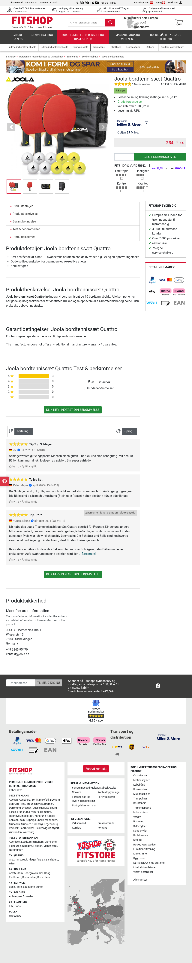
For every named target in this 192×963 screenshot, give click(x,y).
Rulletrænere (140, 835)
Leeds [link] (24, 841)
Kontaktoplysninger (109, 792)
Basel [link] (12, 886)
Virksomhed (16, 2)
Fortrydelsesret (106, 797)
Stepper (137, 840)
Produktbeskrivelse (25, 214)
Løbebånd (139, 784)
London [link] (37, 846)
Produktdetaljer (23, 206)
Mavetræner (140, 853)
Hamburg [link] (45, 812)
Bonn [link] (12, 803)
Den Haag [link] (44, 873)
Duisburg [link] (51, 807)
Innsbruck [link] (21, 859)
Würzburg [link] (28, 832)
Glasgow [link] (27, 846)
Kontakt (54, 2)
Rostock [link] (14, 828)
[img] (146, 122)
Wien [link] (12, 863)
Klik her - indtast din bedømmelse (72, 410)
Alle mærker (140, 879)
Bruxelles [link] (28, 896)
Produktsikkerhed (24, 237)
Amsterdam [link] (16, 873)
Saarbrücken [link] (27, 828)
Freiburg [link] (34, 812)
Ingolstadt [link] (27, 815)
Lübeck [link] (39, 820)
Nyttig (16, 466)
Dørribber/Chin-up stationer (149, 862)
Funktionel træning (144, 849)
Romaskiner (140, 789)
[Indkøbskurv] (180, 22)
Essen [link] (12, 812)
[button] (14, 186)
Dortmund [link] (15, 807)
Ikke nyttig (31, 466)
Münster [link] (26, 824)
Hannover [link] (14, 815)
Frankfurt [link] (22, 812)
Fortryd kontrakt (96, 769)
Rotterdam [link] (43, 877)
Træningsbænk (142, 807)
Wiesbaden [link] (15, 832)
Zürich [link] (39, 886)
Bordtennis (72, 56)
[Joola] (20, 79)
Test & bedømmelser (26, 229)
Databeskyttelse (107, 787)
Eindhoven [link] (15, 877)
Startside (11, 56)
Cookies (76, 792)
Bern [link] (19, 886)
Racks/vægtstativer (144, 844)
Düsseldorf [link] (39, 807)
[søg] (110, 22)
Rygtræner (139, 858)
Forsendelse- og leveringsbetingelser (83, 799)
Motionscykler (141, 780)
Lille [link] (11, 906)
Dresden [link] (27, 807)
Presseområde (106, 823)
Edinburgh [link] (15, 846)
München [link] (14, 824)
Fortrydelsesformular (83, 805)
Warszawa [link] (15, 915)
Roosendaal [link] (29, 877)
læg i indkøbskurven (160, 157)
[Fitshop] (32, 22)
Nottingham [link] (16, 849)
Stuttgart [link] (53, 828)
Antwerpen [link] (15, 896)
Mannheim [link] (51, 820)
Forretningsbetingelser (83, 787)
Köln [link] (22, 820)
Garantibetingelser (25, 221)
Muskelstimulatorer (144, 867)
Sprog (158, 2)
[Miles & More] (168, 737)
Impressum (31, 2)
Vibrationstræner (143, 872)
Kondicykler (140, 830)
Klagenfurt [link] (34, 859)
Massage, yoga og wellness (128, 37)
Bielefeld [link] (44, 799)
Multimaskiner (141, 794)
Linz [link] (44, 859)
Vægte (137, 817)
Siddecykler (139, 826)
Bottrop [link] (20, 803)
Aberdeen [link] (14, 841)
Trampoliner (140, 798)
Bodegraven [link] (31, 873)
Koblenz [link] (13, 820)
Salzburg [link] (53, 859)
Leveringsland (141, 2)
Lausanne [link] (29, 886)
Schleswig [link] (41, 828)
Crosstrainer (140, 775)
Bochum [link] (55, 799)
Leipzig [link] (30, 820)
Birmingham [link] (36, 841)
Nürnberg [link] (37, 824)
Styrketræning (42, 35)
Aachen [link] (13, 799)
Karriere (44, 2)
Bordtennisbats (90, 56)
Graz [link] (12, 859)
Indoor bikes (140, 812)
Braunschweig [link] (34, 803)
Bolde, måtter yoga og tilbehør (165, 37)
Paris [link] (18, 906)
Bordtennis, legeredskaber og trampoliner (83, 37)
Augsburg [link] (24, 799)
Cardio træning (17, 37)
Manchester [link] (50, 846)
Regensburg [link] (51, 824)
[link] (152, 280)
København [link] (15, 790)
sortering (22, 431)
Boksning (138, 821)
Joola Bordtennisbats (113, 56)
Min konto (173, 2)
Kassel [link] (51, 815)
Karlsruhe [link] (40, 815)
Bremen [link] (48, 803)
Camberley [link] (51, 841)
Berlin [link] (35, 799)
